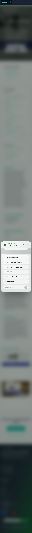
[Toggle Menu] (29, 2)
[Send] (25, 287)
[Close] (27, 244)
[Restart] (23, 244)
